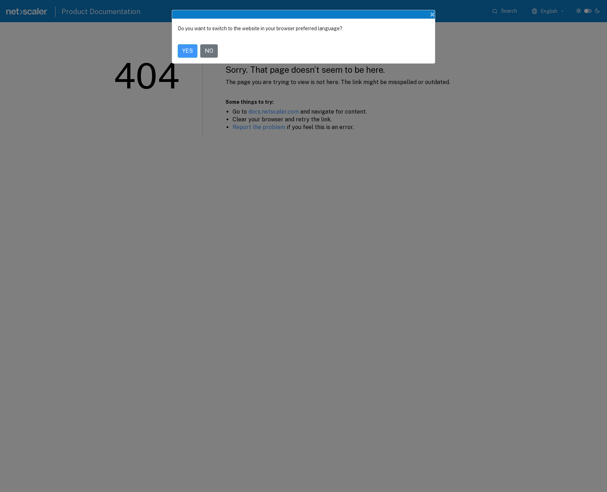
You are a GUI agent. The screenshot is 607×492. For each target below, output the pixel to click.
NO (209, 50)
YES (187, 50)
